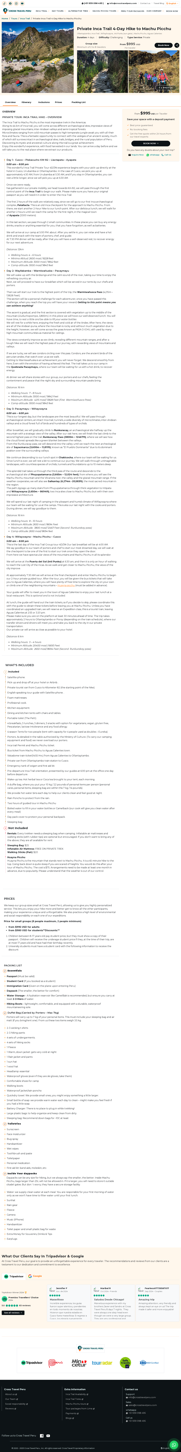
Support (130, 1394)
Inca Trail (41, 11)
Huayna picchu (66, 585)
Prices (58, 102)
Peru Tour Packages (132, 11)
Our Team (10, 1399)
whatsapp (131, 1410)
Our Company (153, 11)
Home (5, 18)
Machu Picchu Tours (104, 11)
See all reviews (12, 1312)
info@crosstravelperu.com (123, 3)
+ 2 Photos (166, 88)
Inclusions (44, 102)
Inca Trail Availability (76, 1394)
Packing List (79, 102)
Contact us (145, 3)
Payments (71, 1413)
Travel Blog (159, 3)
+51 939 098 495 (137, 1413)
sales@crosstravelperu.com (142, 1405)
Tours (14, 18)
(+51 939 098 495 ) (94, 3)
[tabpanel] (90, 1302)
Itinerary (26, 102)
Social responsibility (15, 1404)
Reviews (9, 1408)
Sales (128, 1402)
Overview (10, 102)
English (172, 3)
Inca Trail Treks (73, 1399)
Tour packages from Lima (79, 1408)
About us (10, 1394)
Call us (129, 1418)
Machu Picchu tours (76, 1404)
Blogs (69, 1418)
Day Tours (58, 11)
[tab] (14, 1276)
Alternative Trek (78, 11)
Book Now (172, 11)
